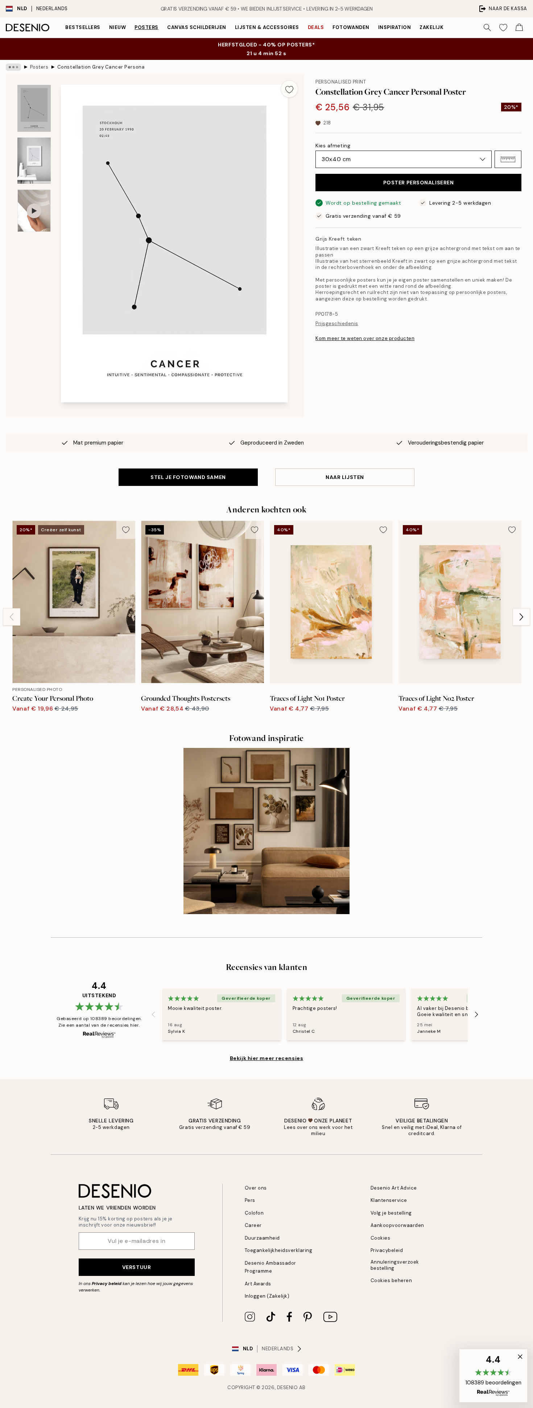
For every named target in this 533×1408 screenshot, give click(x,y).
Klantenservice (389, 1200)
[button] (508, 159)
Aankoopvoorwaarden (397, 1225)
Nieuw (117, 27)
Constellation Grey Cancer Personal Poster (100, 67)
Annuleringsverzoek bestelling (395, 1265)
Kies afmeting (332, 145)
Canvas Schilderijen (196, 27)
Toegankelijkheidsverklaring (279, 1250)
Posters (146, 27)
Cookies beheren (391, 1280)
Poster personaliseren (418, 182)
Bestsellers (82, 27)
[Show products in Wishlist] (503, 27)
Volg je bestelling (391, 1213)
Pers (250, 1200)
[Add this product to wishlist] (289, 89)
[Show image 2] (34, 161)
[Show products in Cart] (519, 27)
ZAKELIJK (431, 27)
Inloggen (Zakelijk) (267, 1296)
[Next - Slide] (521, 617)
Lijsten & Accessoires (267, 27)
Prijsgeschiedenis (336, 323)
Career (253, 1225)
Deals (316, 27)
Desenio (287, 1387)
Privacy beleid (106, 1283)
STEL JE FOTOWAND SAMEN (188, 477)
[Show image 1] (34, 108)
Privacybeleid (387, 1250)
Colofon (254, 1213)
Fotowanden (350, 27)
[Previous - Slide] (11, 617)
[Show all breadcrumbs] (13, 67)
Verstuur (136, 1267)
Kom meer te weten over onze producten (364, 338)
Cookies (381, 1238)
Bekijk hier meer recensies (266, 1058)
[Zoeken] (487, 27)
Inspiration (394, 27)
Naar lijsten (345, 477)
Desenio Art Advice (394, 1188)
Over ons (256, 1188)
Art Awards (258, 1284)
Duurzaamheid (262, 1238)
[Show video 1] (34, 210)
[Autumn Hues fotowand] (266, 831)
